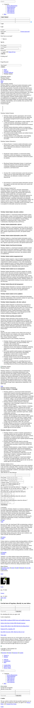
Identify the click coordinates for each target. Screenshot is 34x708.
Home (5, 69)
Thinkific (3, 554)
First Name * (4, 477)
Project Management (12, 5)
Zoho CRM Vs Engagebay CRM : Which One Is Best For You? (13, 631)
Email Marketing (11, 7)
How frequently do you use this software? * (11, 488)
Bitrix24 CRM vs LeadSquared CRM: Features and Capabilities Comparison (15, 620)
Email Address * (5, 480)
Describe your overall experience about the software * (14, 500)
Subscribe (18, 611)
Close (2, 706)
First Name (3, 45)
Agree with (8, 52)
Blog (5, 14)
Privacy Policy (7, 668)
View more (3, 597)
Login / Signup (4, 17)
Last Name (3, 47)
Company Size (4, 484)
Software (6, 71)
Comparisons (7, 661)
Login (2, 23)
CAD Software (11, 12)
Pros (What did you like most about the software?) (13, 491)
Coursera (2, 593)
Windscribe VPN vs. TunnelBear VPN (8, 628)
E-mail (2, 30)
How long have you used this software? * (11, 487)
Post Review (4, 504)
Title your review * (5, 490)
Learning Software (8, 72)
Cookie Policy (7, 665)
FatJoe (2, 586)
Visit (2, 82)
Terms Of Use (11, 52)
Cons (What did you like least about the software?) (13, 496)
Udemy (2, 538)
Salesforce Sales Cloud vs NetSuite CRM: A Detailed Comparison (13, 623)
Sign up (4, 39)
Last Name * (4, 479)
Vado (2, 521)
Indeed (2, 573)
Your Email (3, 65)
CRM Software (11, 8)
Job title (3, 485)
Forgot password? (25, 31)
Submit (3, 66)
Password (3, 31)
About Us (6, 655)
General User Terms (11, 704)
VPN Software (10, 11)
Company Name (5, 482)
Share (2, 81)
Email (2, 48)
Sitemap (6, 657)
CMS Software (10, 10)
